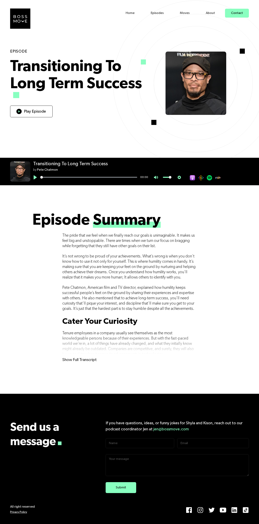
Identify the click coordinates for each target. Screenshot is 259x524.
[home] (20, 18)
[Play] (35, 177)
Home (130, 13)
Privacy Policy (18, 512)
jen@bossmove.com (171, 429)
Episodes (157, 13)
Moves (185, 13)
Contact (237, 13)
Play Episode (35, 111)
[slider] (88, 177)
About (210, 13)
